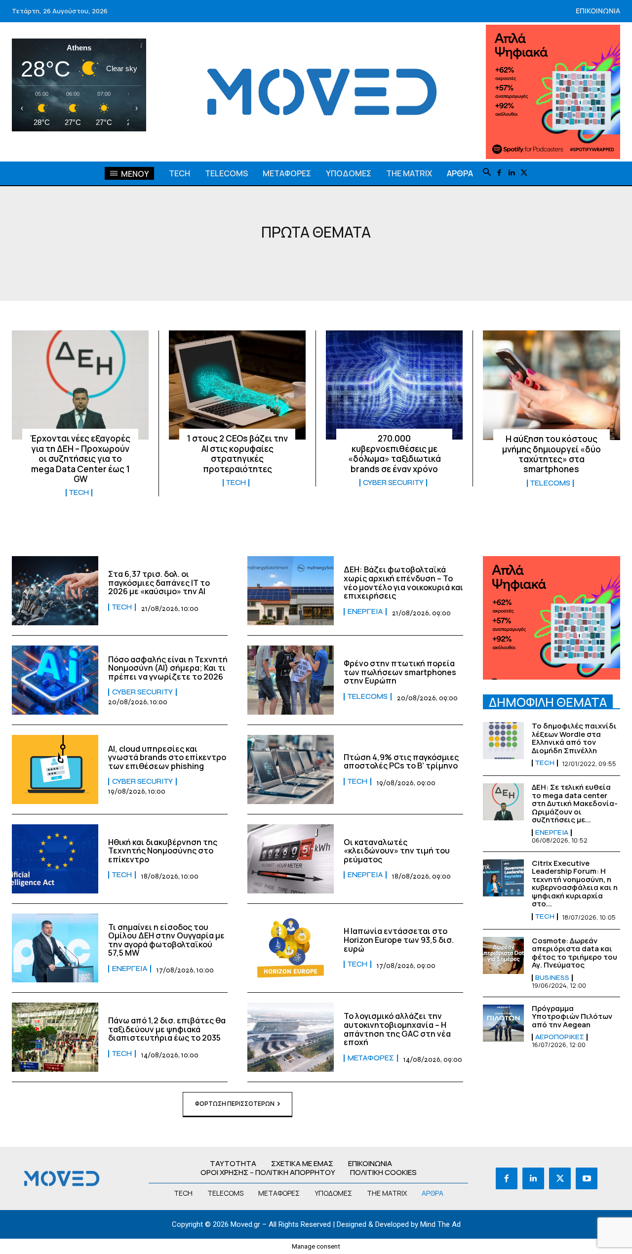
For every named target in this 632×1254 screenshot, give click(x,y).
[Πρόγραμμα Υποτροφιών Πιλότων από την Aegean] (503, 1023)
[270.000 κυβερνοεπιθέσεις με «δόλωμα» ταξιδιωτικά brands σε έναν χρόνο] (394, 385)
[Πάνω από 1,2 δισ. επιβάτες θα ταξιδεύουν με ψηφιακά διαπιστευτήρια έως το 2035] (55, 1037)
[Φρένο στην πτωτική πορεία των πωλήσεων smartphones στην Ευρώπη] (290, 680)
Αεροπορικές (559, 1037)
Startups (409, 261)
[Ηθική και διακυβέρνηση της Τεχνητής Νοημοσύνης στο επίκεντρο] (55, 858)
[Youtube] (586, 1178)
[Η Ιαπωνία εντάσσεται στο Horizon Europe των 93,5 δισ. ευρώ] (290, 948)
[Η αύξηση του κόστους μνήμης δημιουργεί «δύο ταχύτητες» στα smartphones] (551, 385)
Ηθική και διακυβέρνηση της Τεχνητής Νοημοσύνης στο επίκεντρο (162, 851)
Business (180, 261)
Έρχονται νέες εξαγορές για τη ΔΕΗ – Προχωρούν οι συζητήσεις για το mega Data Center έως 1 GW (80, 459)
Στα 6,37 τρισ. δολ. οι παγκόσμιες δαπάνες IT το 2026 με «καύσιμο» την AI (159, 582)
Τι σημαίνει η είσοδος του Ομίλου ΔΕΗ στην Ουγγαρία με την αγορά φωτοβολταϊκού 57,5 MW (166, 940)
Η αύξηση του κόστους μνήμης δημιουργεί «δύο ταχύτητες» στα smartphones (551, 454)
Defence (305, 261)
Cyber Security (243, 261)
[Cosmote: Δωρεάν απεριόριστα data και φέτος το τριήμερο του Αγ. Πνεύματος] (503, 955)
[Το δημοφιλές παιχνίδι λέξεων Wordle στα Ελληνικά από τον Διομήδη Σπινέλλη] (503, 740)
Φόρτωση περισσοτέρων (235, 1103)
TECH (451, 261)
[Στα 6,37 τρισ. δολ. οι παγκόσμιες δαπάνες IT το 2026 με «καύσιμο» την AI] (55, 590)
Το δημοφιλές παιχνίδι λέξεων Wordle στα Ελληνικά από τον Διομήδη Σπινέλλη (574, 738)
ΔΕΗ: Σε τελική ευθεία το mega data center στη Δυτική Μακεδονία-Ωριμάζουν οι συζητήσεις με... (575, 803)
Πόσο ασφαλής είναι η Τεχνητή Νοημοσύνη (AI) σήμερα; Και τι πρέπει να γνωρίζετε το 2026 (168, 668)
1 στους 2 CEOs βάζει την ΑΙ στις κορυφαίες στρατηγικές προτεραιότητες (237, 453)
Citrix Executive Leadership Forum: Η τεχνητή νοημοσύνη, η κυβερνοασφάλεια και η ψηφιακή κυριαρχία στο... (575, 883)
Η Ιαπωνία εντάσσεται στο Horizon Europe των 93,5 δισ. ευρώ (399, 940)
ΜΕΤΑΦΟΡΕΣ (371, 1058)
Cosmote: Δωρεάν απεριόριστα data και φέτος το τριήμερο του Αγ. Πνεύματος (574, 953)
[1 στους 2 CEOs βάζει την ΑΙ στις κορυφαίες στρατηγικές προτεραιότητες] (237, 385)
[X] (524, 173)
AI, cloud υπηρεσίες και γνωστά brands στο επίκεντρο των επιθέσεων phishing (167, 757)
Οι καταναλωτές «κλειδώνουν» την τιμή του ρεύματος (397, 851)
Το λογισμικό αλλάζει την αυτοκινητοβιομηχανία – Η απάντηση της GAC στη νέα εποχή (397, 1029)
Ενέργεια (365, 611)
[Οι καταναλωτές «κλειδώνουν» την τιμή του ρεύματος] (290, 858)
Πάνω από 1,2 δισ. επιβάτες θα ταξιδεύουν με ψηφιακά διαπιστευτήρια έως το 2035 (167, 1029)
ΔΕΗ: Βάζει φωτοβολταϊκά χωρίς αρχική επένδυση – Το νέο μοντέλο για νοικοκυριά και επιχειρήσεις (403, 582)
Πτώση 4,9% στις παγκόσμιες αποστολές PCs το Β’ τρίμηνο (401, 761)
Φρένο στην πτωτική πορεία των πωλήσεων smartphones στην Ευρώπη (400, 672)
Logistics (354, 261)
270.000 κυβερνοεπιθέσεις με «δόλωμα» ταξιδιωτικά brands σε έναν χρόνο (394, 453)
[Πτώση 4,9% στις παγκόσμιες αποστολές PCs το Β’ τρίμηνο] (290, 769)
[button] (487, 173)
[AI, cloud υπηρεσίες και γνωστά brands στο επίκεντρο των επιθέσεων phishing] (55, 769)
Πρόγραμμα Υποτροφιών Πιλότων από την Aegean (572, 1016)
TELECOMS (550, 483)
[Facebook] (499, 173)
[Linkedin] (511, 173)
